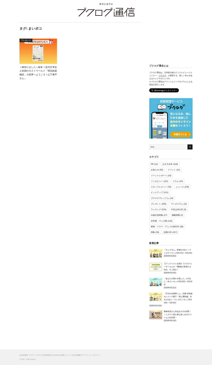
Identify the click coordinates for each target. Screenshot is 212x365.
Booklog (32, 359)
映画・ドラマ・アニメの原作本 (165, 226)
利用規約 (47, 355)
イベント (172, 170)
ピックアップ (157, 192)
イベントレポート (159, 175)
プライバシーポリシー (91, 355)
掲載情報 (176, 215)
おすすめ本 (167, 164)
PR (152, 164)
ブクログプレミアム (160, 198)
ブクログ (162, 75)
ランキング (156, 209)
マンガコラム (177, 204)
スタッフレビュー (159, 187)
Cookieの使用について (62, 355)
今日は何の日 (177, 209)
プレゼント (156, 204)
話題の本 (168, 232)
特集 (153, 232)
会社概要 (77, 355)
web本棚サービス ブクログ (30, 355)
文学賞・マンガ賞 (159, 221)
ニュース (180, 187)
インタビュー (157, 181)
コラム (176, 181)
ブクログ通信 (106, 11)
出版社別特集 (157, 215)
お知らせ (155, 170)
